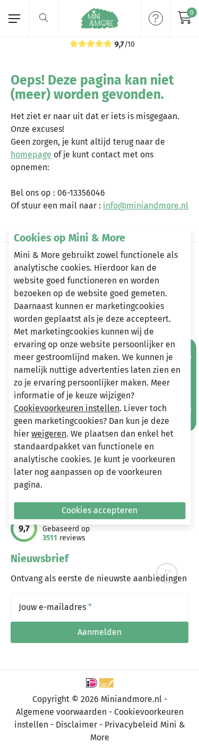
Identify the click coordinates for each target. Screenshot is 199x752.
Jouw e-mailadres (55, 607)
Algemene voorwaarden (61, 712)
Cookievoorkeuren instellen (66, 409)
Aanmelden (99, 632)
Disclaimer (76, 725)
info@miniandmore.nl (145, 205)
